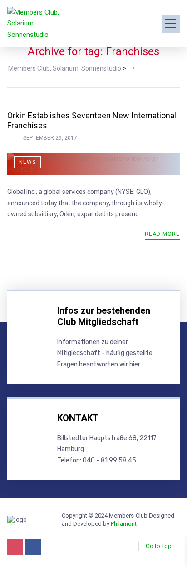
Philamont (124, 523)
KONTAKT (77, 417)
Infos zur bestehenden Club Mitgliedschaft (103, 316)
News (27, 162)
